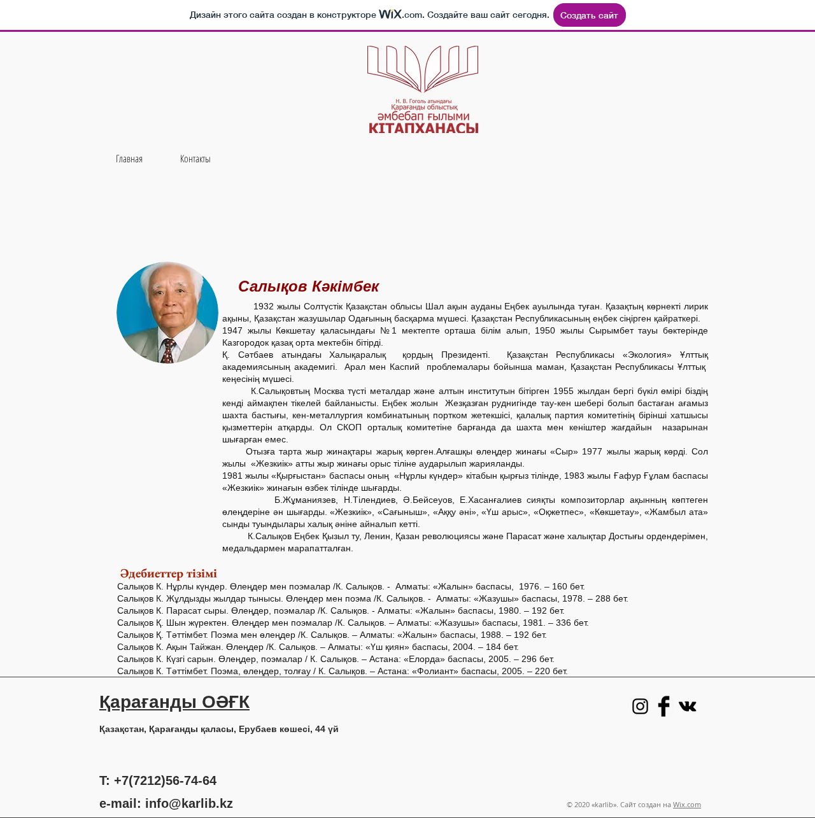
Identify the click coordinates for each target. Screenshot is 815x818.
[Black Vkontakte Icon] (687, 706)
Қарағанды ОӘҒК (174, 702)
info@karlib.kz (189, 803)
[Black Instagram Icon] (640, 706)
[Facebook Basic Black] (663, 706)
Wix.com (687, 804)
